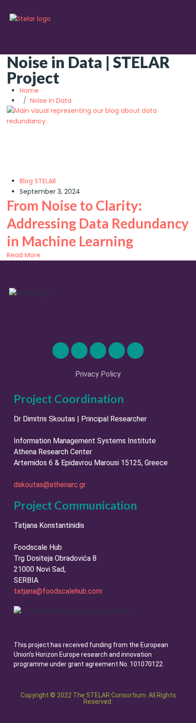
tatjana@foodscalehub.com (58, 591)
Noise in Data (51, 100)
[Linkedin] (60, 350)
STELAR (45, 181)
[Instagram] (98, 350)
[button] (172, 30)
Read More (24, 255)
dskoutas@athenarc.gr (50, 484)
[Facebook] (116, 350)
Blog (26, 181)
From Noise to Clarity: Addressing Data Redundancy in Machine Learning (98, 223)
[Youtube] (135, 350)
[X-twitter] (79, 350)
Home (31, 90)
